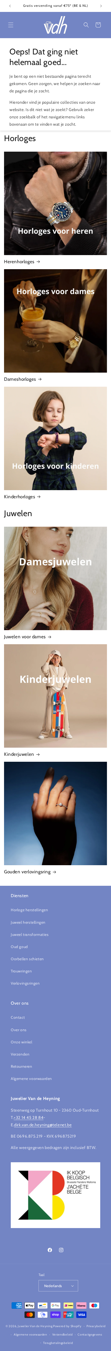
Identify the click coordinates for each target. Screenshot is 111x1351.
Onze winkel (21, 1042)
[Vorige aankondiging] (10, 6)
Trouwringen (21, 971)
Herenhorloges (19, 261)
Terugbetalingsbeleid (58, 1343)
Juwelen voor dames (25, 636)
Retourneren (21, 1066)
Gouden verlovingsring (27, 871)
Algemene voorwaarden (31, 1078)
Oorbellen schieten (27, 958)
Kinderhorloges (19, 496)
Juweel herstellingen (28, 922)
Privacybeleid (95, 1326)
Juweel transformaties (30, 934)
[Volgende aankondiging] (101, 6)
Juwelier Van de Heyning (35, 1326)
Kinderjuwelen (19, 754)
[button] (11, 25)
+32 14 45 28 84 (28, 1117)
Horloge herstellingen (29, 909)
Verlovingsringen (25, 983)
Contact (18, 1017)
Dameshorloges (20, 379)
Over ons (19, 1029)
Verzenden (20, 1054)
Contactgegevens (90, 1334)
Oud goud (19, 946)
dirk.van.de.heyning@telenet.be (43, 1124)
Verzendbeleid (62, 1334)
